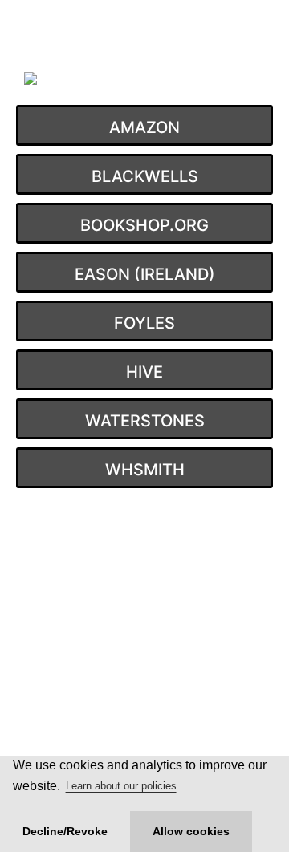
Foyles (144, 323)
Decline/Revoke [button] (65, 831)
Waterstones (145, 420)
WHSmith (145, 469)
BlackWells (145, 176)
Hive (144, 372)
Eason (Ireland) (145, 274)
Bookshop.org (144, 225)
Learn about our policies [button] (121, 786)
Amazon (144, 127)
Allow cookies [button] (191, 831)
